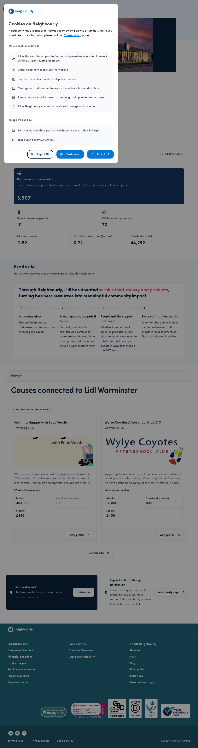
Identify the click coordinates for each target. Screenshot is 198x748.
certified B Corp (88, 130)
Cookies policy (72, 35)
